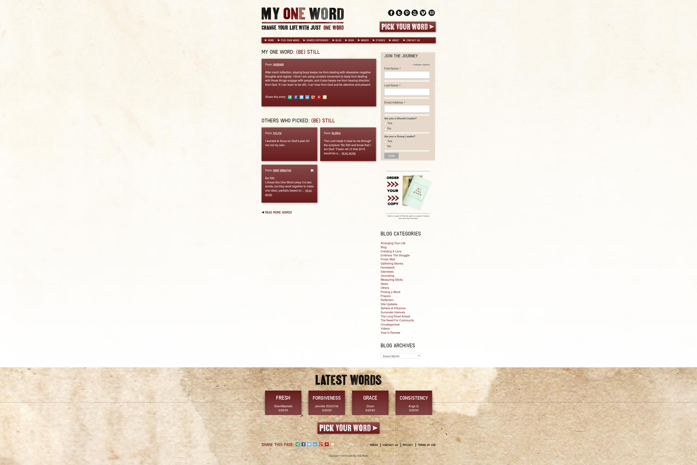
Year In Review (390, 332)
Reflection (387, 300)
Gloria (336, 133)
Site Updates (389, 304)
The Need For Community (397, 320)
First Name (392, 68)
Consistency (414, 398)
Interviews (387, 271)
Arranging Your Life (393, 243)
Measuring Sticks (392, 279)
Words (365, 40)
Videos (385, 328)
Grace (370, 398)
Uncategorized (390, 324)
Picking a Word (390, 292)
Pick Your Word (290, 40)
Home (271, 40)
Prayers (386, 296)
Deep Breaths (282, 170)
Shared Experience (317, 40)
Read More (349, 153)
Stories (380, 40)
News (384, 284)
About (395, 40)
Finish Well (388, 259)
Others (385, 288)
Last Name (392, 85)
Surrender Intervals (393, 312)
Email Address (394, 102)
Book (351, 40)
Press (374, 445)
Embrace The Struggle (395, 255)
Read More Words (278, 212)
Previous (257, 402)
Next (439, 402)
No (389, 128)
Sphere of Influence (393, 308)
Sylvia (277, 133)
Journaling (387, 275)
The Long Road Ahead (395, 316)
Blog (338, 40)
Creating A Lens (391, 251)
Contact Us (413, 40)
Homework (388, 267)
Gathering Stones (392, 263)
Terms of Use (427, 445)
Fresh (283, 398)
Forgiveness (327, 398)
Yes (389, 123)
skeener (278, 64)
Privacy (408, 445)
